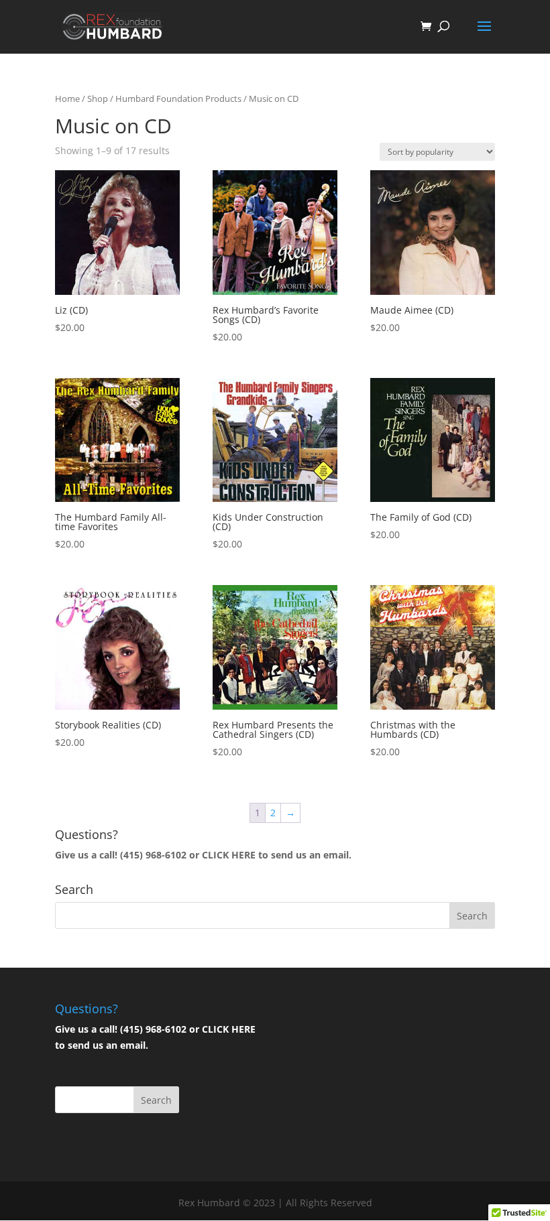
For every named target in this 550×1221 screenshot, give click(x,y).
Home (67, 98)
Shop (97, 98)
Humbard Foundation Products (178, 98)
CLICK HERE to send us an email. (276, 854)
